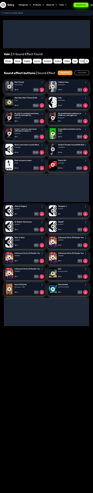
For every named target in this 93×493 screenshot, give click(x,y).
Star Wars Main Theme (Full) (26, 98)
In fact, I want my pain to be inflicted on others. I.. (26, 130)
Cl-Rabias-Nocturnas (23, 222)
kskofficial (61, 147)
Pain (60, 98)
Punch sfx (62, 160)
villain (67, 61)
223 (37, 152)
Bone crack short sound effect (27, 145)
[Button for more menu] (42, 82)
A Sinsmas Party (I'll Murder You (71, 237)
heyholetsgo (19, 84)
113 (80, 152)
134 (80, 105)
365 (80, 168)
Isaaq (16, 163)
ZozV (16, 100)
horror (37, 61)
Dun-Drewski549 (63, 287)
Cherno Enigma (21, 206)
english (27, 61)
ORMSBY (61, 240)
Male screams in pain (23, 160)
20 (80, 136)
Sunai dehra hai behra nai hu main (69, 130)
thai (59, 269)
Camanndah (63, 284)
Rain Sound (19, 82)
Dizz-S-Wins (19, 237)
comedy (47, 61)
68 (37, 90)
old (74, 61)
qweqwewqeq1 (63, 271)
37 (37, 168)
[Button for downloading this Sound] (42, 90)
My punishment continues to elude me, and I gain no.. (69, 114)
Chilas (60, 133)
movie (17, 61)
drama (58, 61)
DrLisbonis (61, 84)
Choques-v (62, 206)
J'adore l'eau (63, 82)
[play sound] (9, 87)
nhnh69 (17, 209)
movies (8, 61)
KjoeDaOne (61, 100)
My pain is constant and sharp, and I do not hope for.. (27, 114)
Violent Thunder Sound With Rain (71, 145)
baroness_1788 (20, 287)
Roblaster (18, 118)
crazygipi (17, 147)
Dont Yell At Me (21, 284)
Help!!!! (61, 222)
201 (37, 105)
